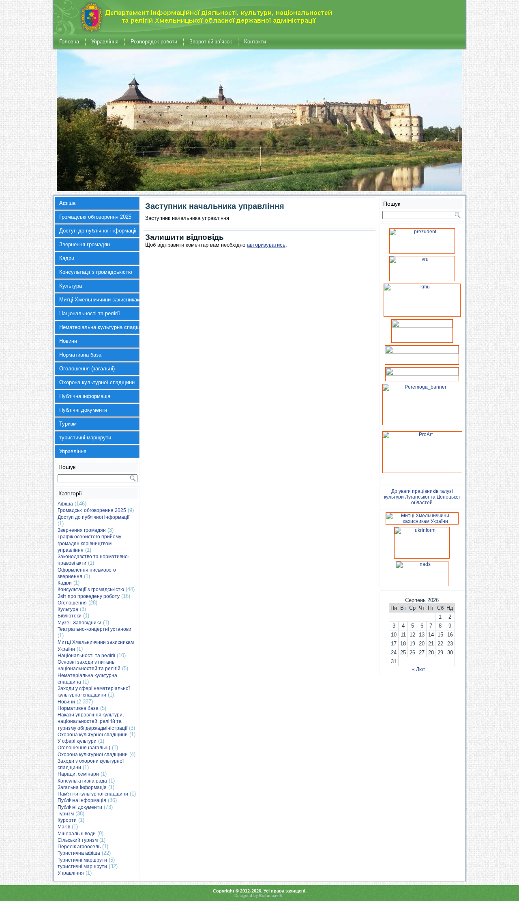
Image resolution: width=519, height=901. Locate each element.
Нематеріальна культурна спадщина (99, 327)
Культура (70, 286)
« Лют (418, 669)
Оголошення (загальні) (87, 369)
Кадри (66, 258)
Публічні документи (83, 410)
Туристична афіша (79, 853)
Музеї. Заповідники (79, 623)
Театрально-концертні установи (94, 629)
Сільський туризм (78, 840)
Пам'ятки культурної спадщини (93, 794)
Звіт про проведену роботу (89, 596)
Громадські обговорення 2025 (95, 217)
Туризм (68, 424)
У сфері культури (77, 741)
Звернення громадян (84, 244)
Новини (68, 341)
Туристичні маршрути (82, 860)
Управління (104, 42)
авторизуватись (266, 245)
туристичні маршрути (85, 437)
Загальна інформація (82, 787)
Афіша (67, 203)
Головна (69, 42)
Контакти (255, 42)
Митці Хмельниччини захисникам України (99, 300)
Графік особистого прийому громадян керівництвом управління (89, 543)
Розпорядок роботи (154, 42)
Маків (64, 827)
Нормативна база (80, 355)
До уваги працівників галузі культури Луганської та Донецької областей (422, 496)
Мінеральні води (77, 833)
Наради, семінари (78, 774)
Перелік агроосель (79, 846)
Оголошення (72, 603)
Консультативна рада (82, 781)
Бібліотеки (69, 616)
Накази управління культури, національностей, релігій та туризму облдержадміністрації (92, 721)
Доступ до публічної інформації (98, 231)
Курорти (67, 820)
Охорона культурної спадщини (97, 382)
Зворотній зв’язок (210, 42)
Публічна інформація (84, 396)
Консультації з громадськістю (95, 272)
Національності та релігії (89, 313)
